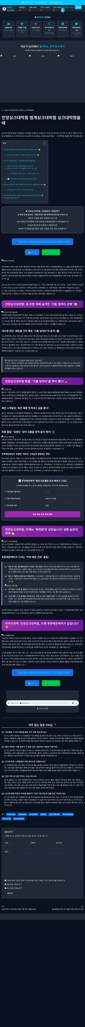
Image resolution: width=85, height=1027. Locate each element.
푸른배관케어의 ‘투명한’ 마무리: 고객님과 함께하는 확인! (24, 173)
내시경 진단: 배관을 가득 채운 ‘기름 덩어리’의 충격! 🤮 (23, 155)
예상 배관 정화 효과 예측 (42, 514)
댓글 (7, 851)
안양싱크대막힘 (7, 819)
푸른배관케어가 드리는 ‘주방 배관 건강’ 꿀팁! (20, 190)
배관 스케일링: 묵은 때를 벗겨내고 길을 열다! (20, 166)
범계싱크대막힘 (11, 814)
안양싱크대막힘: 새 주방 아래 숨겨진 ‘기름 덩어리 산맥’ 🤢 (22, 149)
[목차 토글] (43, 143)
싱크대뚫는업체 (22, 814)
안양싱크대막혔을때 (68, 814)
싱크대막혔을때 (33, 814)
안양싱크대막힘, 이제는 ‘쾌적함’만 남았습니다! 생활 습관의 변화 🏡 (25, 184)
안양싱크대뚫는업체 (54, 814)
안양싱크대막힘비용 (19, 819)
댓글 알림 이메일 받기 (14, 884)
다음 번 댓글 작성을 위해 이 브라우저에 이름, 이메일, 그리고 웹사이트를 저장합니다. (35, 880)
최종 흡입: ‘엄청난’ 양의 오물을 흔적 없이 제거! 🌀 (22, 168)
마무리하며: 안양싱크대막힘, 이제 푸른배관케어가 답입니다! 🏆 (23, 195)
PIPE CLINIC (11, 9)
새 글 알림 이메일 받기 (14, 888)
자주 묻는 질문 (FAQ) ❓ (12, 198)
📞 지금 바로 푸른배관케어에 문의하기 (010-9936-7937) (42, 241)
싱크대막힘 (43, 814)
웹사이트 (59, 843)
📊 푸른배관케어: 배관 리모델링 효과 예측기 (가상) (22, 179)
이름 (7, 843)
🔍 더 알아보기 (51, 252)
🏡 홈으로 (32, 252)
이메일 (33, 843)
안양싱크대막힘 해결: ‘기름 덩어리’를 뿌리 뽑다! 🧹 (20, 160)
